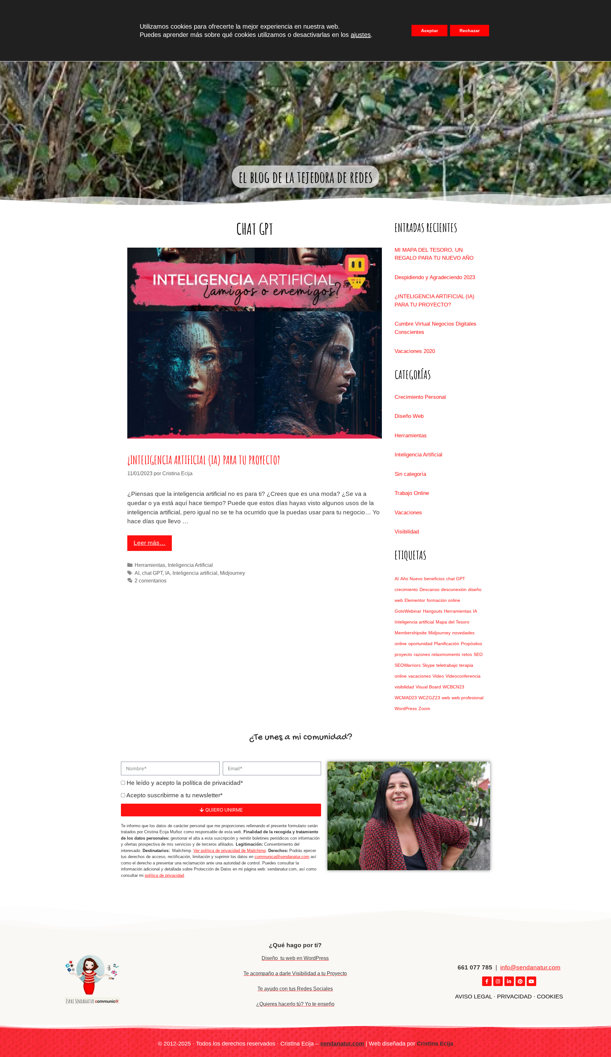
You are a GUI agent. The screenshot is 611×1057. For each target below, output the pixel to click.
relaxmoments (446, 654)
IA (167, 573)
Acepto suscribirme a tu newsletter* (174, 795)
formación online (443, 600)
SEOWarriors (408, 665)
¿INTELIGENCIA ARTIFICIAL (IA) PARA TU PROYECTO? (203, 460)
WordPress (406, 708)
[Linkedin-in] (509, 981)
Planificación (446, 643)
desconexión (454, 589)
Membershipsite (411, 632)
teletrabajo (447, 665)
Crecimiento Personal (420, 397)
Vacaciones (408, 513)
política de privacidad (164, 875)
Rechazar (470, 30)
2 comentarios (150, 580)
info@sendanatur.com (530, 967)
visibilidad (404, 686)
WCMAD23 (406, 697)
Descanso (429, 589)
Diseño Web (409, 416)
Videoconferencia (463, 676)
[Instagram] (498, 981)
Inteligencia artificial (194, 573)
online (401, 643)
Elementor (414, 600)
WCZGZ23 (429, 697)
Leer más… (149, 542)
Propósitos (471, 643)
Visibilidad (407, 532)
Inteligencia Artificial (190, 565)
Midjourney (232, 573)
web (446, 697)
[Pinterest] (520, 981)
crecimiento (406, 589)
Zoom (424, 708)
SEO (478, 654)
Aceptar (429, 30)
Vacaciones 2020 (415, 351)
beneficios (434, 578)
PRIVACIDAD (514, 996)
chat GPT (152, 573)
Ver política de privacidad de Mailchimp (229, 850)
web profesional (467, 697)
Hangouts (432, 611)
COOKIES (550, 996)
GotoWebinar (408, 611)
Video (438, 676)
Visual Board (428, 686)
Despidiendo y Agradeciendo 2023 (435, 277)
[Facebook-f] (487, 981)
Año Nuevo (411, 578)
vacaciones (419, 676)
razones (422, 654)
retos (467, 654)
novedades (463, 632)
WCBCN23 (453, 686)
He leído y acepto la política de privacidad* (185, 782)
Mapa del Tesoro (452, 621)
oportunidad (420, 643)
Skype (428, 665)
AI (137, 573)
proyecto (403, 654)
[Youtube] (531, 981)
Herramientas (150, 565)
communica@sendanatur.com (282, 856)
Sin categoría (410, 474)
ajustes (361, 34)
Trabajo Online (412, 493)
